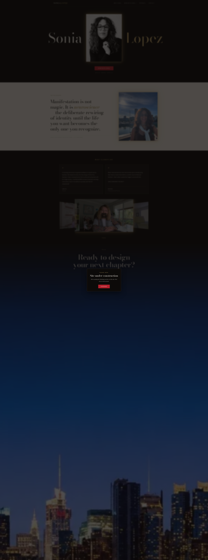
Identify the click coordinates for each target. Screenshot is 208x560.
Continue (104, 286)
